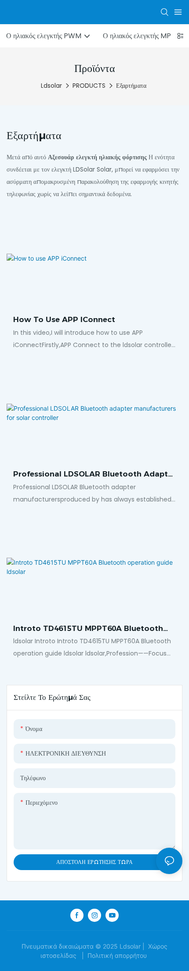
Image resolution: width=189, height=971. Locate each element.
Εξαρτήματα (131, 85)
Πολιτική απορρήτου (117, 955)
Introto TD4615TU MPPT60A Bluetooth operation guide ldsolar (88, 629)
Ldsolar (51, 85)
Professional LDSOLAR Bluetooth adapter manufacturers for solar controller (94, 474)
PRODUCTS (89, 85)
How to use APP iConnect (64, 319)
